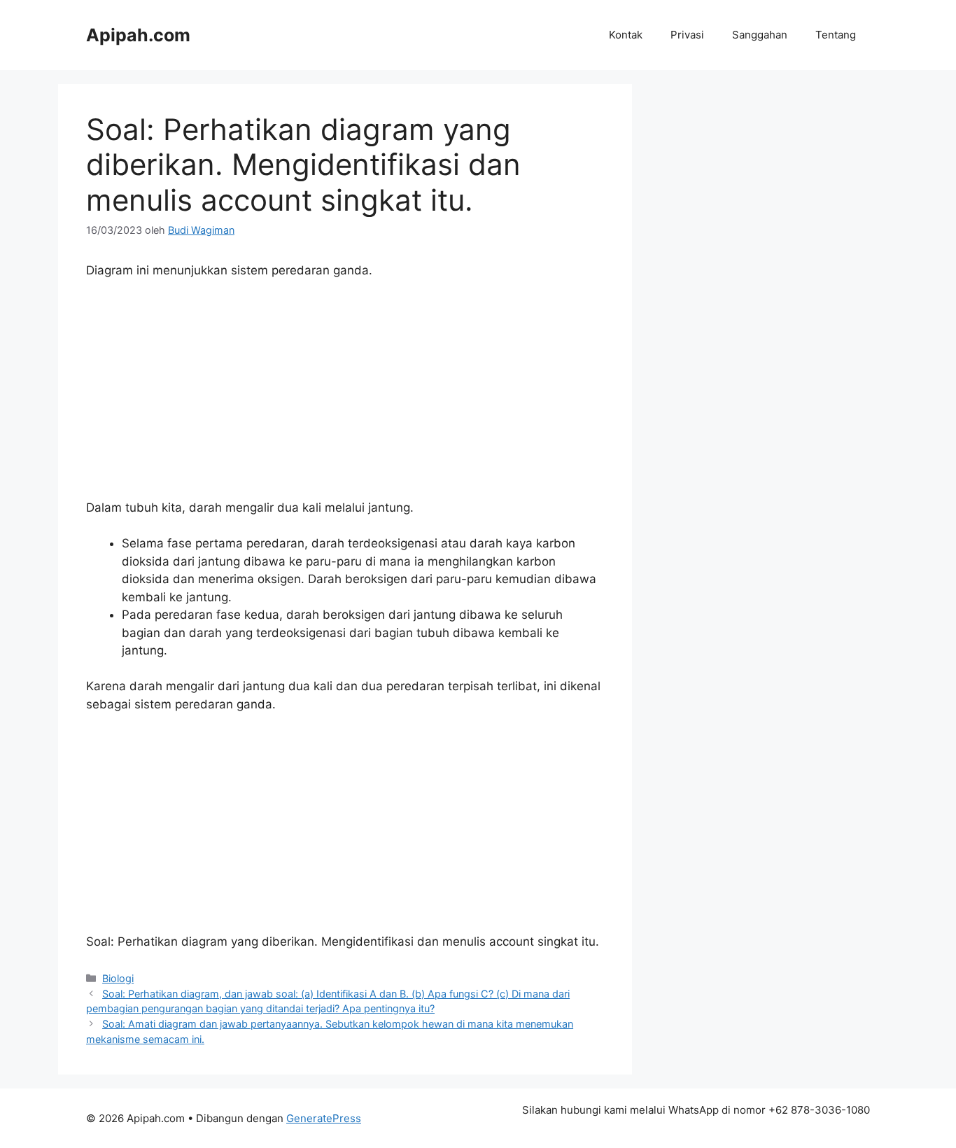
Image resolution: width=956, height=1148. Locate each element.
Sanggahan (759, 34)
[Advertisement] (345, 395)
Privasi (687, 34)
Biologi (118, 978)
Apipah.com (138, 35)
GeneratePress (323, 1118)
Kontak (625, 34)
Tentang (835, 34)
